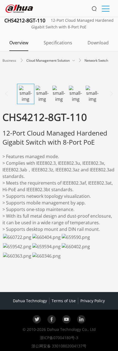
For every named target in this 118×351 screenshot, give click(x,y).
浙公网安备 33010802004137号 (59, 346)
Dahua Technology (30, 300)
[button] (9, 60)
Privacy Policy (92, 300)
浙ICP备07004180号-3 (59, 337)
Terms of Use (64, 300)
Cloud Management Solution (48, 60)
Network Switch (96, 60)
